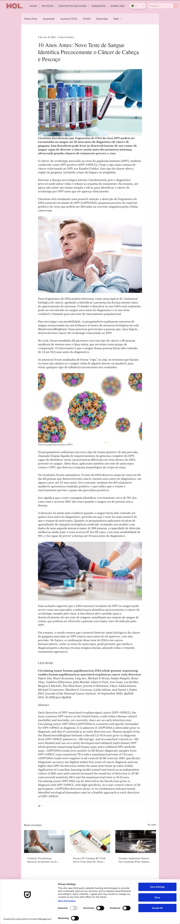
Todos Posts (30, 18)
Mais (116, 18)
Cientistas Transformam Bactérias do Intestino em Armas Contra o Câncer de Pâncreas (44, 859)
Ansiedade (49, 18)
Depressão (102, 18)
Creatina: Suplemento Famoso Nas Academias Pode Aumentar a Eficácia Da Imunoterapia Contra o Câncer (135, 859)
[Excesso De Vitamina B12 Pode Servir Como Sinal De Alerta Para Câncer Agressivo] (90, 841)
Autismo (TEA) (68, 18)
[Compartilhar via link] (39, 806)
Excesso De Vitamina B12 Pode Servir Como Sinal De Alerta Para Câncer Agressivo (89, 859)
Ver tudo (152, 824)
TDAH (86, 18)
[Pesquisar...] (176, 5)
